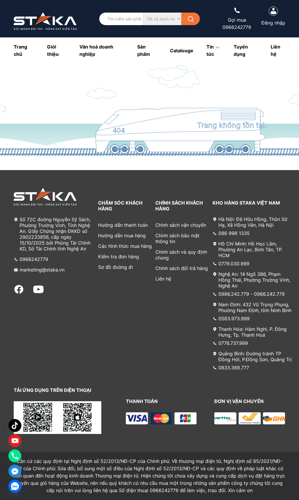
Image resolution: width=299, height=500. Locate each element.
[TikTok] (14, 425)
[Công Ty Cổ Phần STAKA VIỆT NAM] (45, 21)
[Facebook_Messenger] (14, 471)
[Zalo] (14, 486)
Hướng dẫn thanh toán (123, 225)
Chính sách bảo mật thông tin (177, 238)
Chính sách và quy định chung (181, 255)
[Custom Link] (14, 440)
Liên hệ (163, 279)
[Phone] (14, 455)
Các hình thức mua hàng (125, 246)
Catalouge (181, 50)
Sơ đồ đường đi (115, 267)
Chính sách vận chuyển (180, 225)
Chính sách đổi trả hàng (181, 268)
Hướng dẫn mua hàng (122, 235)
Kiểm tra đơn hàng (118, 256)
